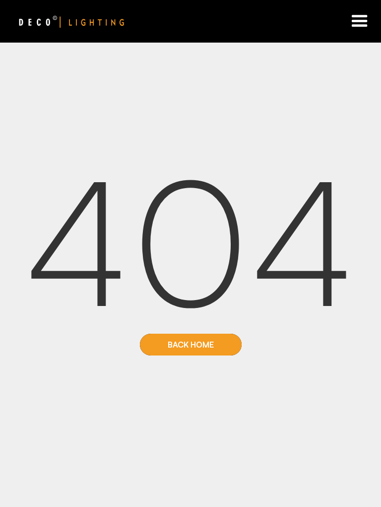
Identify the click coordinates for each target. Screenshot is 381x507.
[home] (62, 21)
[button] (359, 21)
